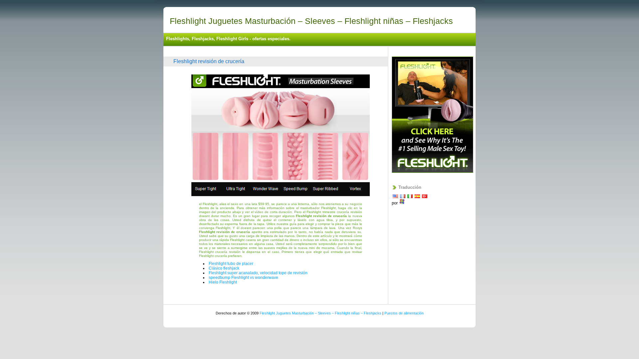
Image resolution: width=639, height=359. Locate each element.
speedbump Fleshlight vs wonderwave (243, 277)
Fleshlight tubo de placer (231, 263)
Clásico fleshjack (224, 268)
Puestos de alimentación (404, 313)
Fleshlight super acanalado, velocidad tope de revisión (258, 273)
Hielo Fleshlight (223, 282)
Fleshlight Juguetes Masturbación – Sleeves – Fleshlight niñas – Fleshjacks (311, 21)
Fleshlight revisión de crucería (208, 61)
